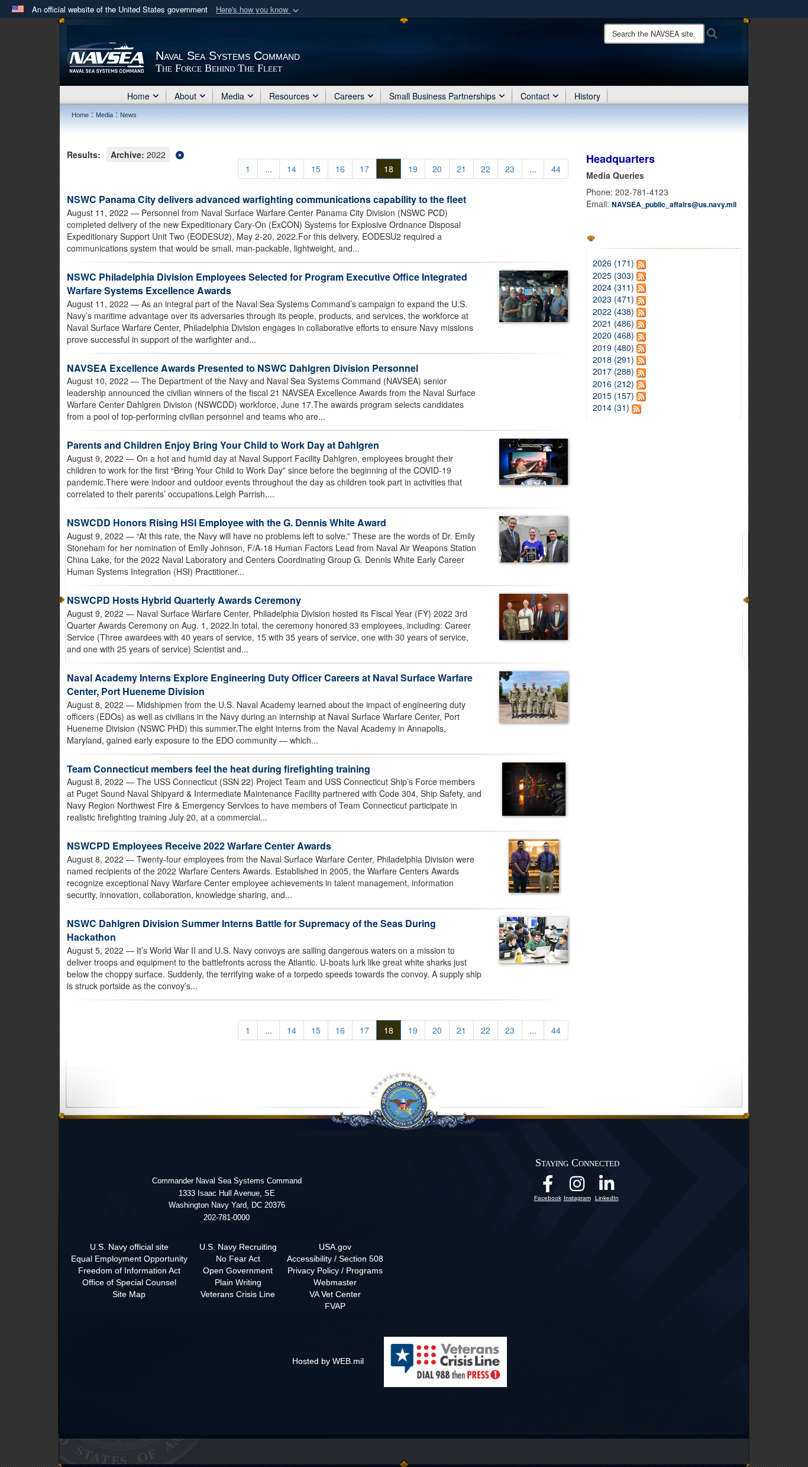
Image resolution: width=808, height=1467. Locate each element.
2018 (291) (613, 359)
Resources (289, 96)
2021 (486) (613, 323)
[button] (258, 10)
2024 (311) (613, 287)
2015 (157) (613, 395)
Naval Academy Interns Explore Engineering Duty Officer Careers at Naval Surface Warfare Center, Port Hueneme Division (270, 684)
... (268, 169)
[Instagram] (577, 1187)
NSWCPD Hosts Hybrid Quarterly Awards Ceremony (184, 600)
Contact (535, 96)
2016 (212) (613, 384)
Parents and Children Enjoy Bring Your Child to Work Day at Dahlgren (223, 445)
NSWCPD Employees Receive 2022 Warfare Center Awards (199, 845)
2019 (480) (613, 347)
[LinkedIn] (607, 1187)
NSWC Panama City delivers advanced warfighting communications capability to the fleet (266, 199)
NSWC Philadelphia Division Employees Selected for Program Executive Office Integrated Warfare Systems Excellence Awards (267, 283)
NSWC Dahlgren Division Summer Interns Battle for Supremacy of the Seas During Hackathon (251, 930)
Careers (349, 96)
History (587, 96)
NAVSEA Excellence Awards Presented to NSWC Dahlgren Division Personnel (242, 368)
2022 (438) (613, 311)
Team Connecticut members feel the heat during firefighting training (218, 769)
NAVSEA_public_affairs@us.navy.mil (674, 204)
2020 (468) (613, 335)
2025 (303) (613, 275)
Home (138, 96)
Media (232, 96)
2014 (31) (611, 407)
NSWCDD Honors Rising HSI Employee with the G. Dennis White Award (226, 522)
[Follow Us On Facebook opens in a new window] (548, 1187)
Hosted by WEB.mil (328, 1361)
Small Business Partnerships (442, 96)
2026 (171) (613, 263)
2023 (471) (613, 299)
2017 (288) (613, 371)
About (185, 96)
